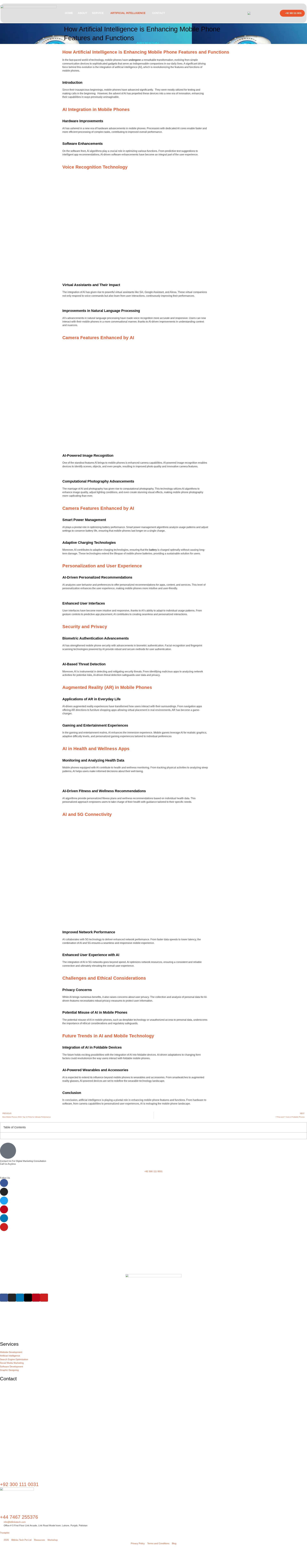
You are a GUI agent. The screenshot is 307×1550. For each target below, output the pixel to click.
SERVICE (98, 13)
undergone (135, 60)
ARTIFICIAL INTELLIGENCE (128, 13)
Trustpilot (4, 1532)
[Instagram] (4, 1192)
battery (153, 549)
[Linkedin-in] (4, 1218)
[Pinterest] (4, 1209)
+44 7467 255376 (19, 1517)
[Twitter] (4, 1201)
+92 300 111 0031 (19, 1484)
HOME (69, 13)
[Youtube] (4, 1227)
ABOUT (82, 13)
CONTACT (158, 13)
